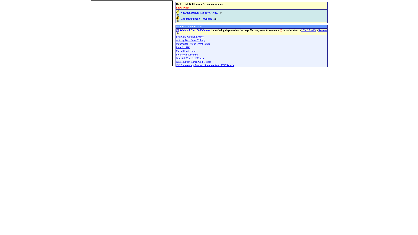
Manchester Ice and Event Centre (193, 43)
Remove (322, 30)
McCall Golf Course (186, 51)
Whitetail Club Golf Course (190, 58)
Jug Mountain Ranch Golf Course (193, 61)
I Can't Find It (308, 30)
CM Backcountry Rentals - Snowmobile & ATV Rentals (205, 65)
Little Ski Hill (183, 47)
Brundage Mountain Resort (190, 36)
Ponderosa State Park (187, 54)
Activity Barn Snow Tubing (190, 40)
